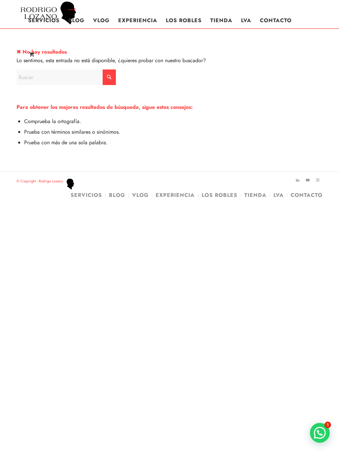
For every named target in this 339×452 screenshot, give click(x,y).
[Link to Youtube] (308, 180)
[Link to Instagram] (317, 180)
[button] (320, 433)
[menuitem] (44, 20)
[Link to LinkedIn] (298, 180)
